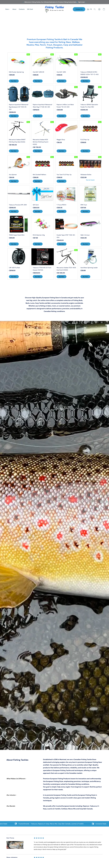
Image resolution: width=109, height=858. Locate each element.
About (14, 9)
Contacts (22, 9)
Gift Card (30, 9)
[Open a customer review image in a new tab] (14, 845)
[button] (54, 9)
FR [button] (91, 9)
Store (7, 9)
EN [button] (88, 9)
